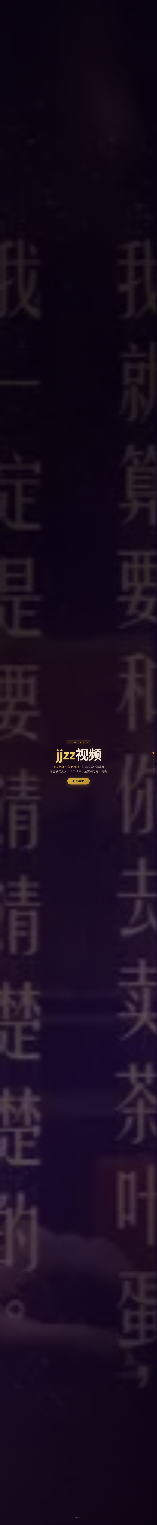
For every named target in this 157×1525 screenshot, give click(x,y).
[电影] (153, 756)
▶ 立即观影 (78, 781)
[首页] (153, 753)
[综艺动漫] (153, 762)
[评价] (153, 769)
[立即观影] (153, 772)
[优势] (153, 765)
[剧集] (153, 759)
